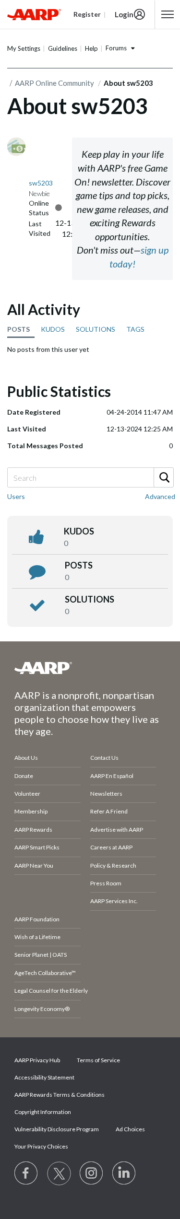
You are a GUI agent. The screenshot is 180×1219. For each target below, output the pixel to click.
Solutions (89, 599)
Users (16, 496)
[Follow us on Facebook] (26, 1173)
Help (91, 48)
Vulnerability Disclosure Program (56, 1129)
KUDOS (53, 329)
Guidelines (62, 48)
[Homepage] (34, 14)
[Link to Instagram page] (92, 1173)
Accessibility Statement (44, 1077)
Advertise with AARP (116, 829)
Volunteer (27, 793)
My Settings (23, 48)
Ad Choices (130, 1129)
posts (79, 565)
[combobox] (90, 477)
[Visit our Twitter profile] (59, 1173)
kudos (79, 531)
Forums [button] (116, 48)
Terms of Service (98, 1060)
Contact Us (104, 757)
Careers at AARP (111, 847)
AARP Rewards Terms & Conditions (59, 1094)
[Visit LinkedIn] (124, 1173)
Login (124, 14)
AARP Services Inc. (114, 901)
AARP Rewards (33, 829)
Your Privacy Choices (41, 1146)
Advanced (160, 496)
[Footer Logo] (90, 668)
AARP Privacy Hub (37, 1060)
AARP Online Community (54, 83)
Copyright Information (42, 1111)
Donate (23, 775)
